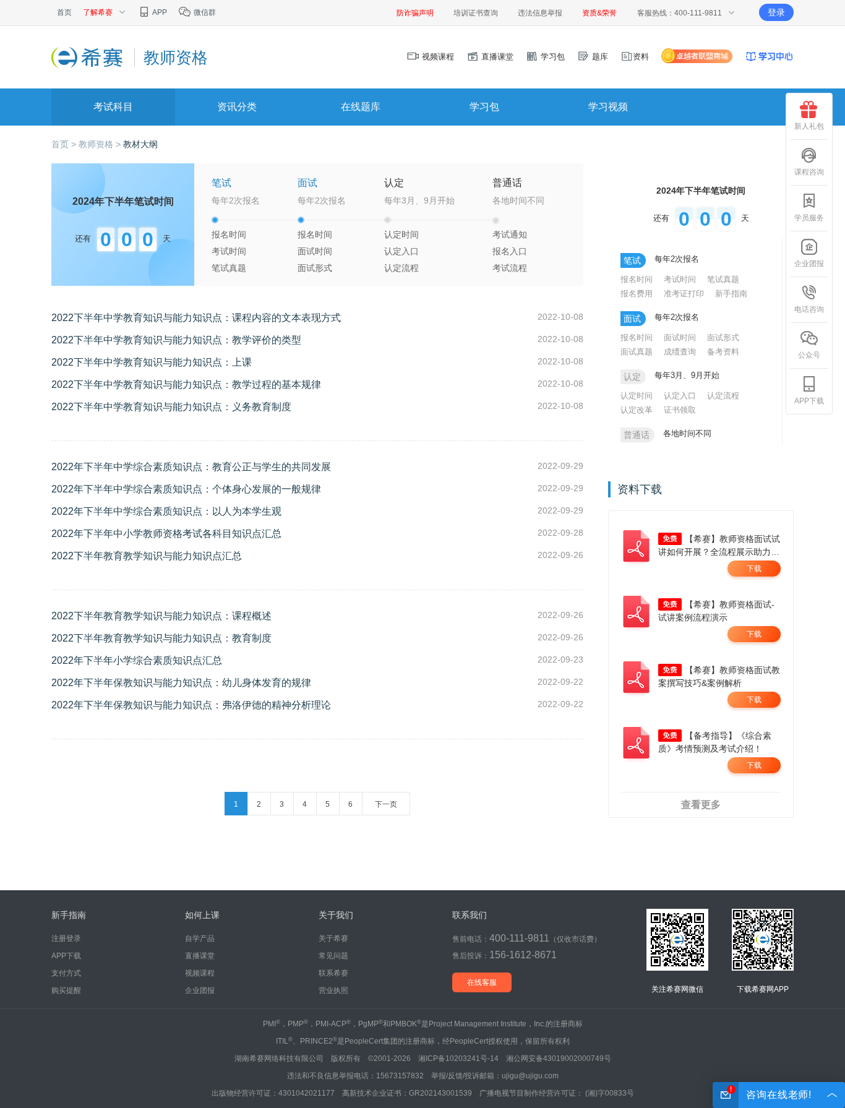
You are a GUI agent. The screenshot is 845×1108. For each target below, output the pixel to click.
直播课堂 (496, 56)
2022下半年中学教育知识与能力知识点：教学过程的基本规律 (186, 384)
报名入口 (509, 251)
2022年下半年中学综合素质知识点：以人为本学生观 (166, 511)
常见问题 (333, 955)
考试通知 (509, 234)
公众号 (809, 355)
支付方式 (66, 973)
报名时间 (229, 234)
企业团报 (809, 263)
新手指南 (731, 293)
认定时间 (401, 234)
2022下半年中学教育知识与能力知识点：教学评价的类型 (176, 340)
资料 (641, 56)
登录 (776, 12)
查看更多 (701, 804)
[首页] (88, 57)
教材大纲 (140, 144)
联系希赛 (333, 973)
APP (159, 12)
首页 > (65, 144)
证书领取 (680, 409)
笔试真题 (229, 268)
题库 (599, 56)
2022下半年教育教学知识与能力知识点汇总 (146, 556)
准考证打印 (684, 293)
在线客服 (482, 982)
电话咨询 (809, 309)
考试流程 (509, 268)
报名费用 (636, 293)
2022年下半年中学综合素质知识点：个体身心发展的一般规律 (186, 489)
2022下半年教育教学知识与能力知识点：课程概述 (161, 616)
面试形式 (315, 268)
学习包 (551, 56)
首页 (64, 12)
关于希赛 (333, 938)
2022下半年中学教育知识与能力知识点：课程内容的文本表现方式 (196, 317)
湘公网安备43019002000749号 (558, 1058)
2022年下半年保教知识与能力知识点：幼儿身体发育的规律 (181, 682)
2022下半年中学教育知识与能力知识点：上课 (151, 362)
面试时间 (315, 251)
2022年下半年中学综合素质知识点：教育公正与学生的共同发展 (191, 467)
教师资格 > (101, 144)
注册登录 (66, 938)
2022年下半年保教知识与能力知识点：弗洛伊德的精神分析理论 (191, 705)
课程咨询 (809, 172)
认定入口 (401, 251)
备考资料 (723, 351)
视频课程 (436, 56)
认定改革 (636, 409)
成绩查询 (680, 351)
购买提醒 (66, 990)
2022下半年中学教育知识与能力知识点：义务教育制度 (171, 407)
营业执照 (333, 990)
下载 (754, 568)
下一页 (386, 804)
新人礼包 (809, 126)
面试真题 (636, 351)
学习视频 (608, 106)
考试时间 (229, 251)
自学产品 (200, 938)
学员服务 (809, 217)
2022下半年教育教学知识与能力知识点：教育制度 (161, 638)
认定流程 (401, 268)
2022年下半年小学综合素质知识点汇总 (136, 660)
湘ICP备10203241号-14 (458, 1058)
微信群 (204, 12)
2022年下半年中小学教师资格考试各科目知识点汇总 (166, 533)
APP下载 (809, 401)
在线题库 (360, 106)
